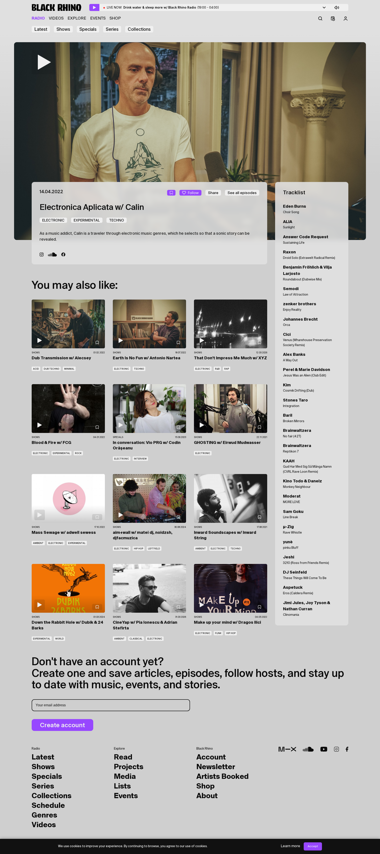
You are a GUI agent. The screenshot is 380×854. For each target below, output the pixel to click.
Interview (140, 458)
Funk (218, 633)
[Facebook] (63, 254)
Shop (115, 18)
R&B (217, 368)
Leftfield (154, 548)
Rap (226, 368)
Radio (38, 18)
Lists (122, 786)
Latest (40, 29)
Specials (88, 29)
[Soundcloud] (52, 254)
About (207, 796)
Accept (313, 846)
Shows (63, 29)
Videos (56, 18)
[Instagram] (42, 254)
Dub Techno (51, 368)
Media (125, 776)
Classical (136, 638)
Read (123, 757)
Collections (139, 29)
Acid (36, 368)
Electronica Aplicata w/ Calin (92, 208)
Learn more (290, 846)
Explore (77, 18)
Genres (44, 815)
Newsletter (215, 767)
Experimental (87, 220)
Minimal (69, 368)
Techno (116, 220)
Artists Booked (222, 776)
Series (112, 29)
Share (213, 193)
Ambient (38, 543)
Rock (78, 453)
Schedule (48, 805)
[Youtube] (323, 749)
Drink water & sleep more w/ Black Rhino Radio (171, 7)
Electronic (53, 220)
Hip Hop (138, 548)
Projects (128, 767)
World (59, 638)
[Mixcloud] (287, 749)
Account (211, 757)
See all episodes (242, 193)
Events (98, 18)
